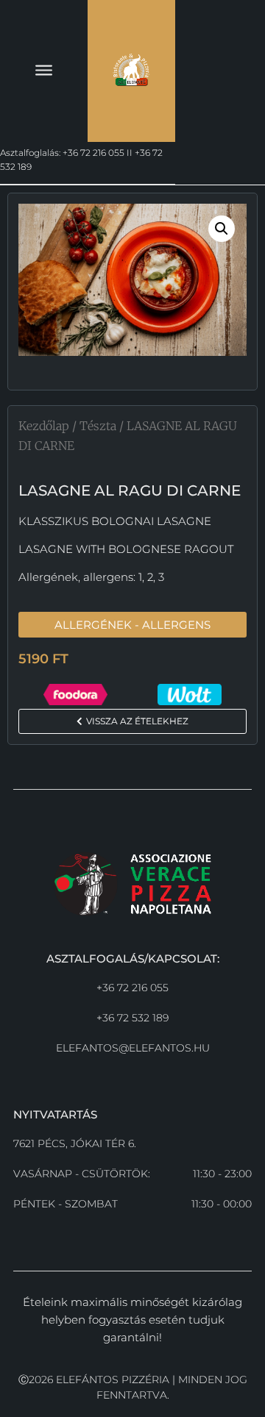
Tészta (98, 425)
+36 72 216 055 (132, 987)
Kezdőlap (43, 425)
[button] (221, 228)
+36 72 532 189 (132, 1017)
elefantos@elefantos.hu (133, 1047)
